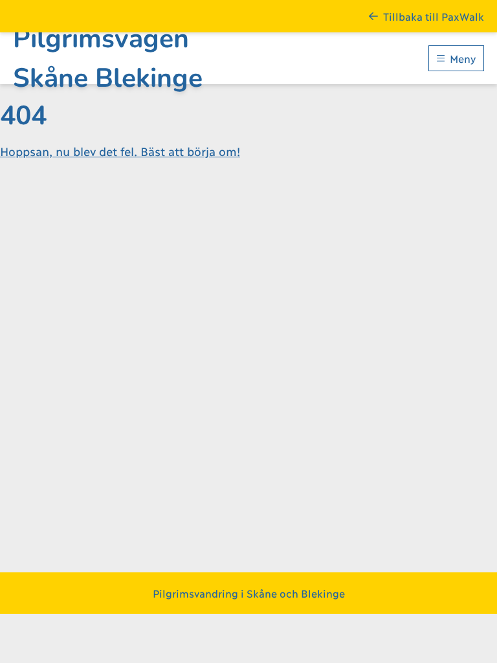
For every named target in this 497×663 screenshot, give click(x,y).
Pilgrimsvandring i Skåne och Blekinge (249, 593)
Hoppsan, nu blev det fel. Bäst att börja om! (120, 151)
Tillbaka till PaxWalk (433, 16)
